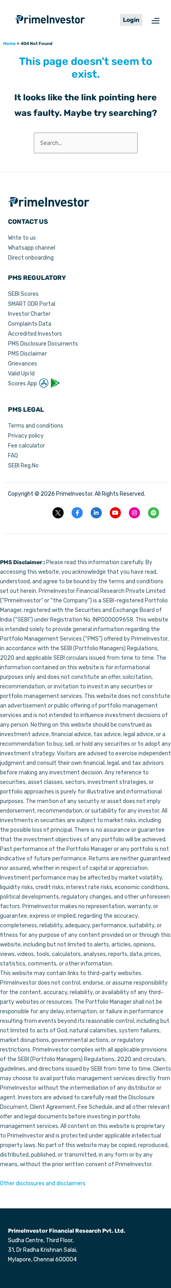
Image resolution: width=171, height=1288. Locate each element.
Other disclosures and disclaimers (43, 1183)
